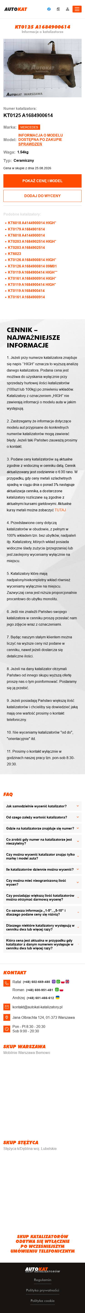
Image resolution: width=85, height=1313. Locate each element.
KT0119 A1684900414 (26, 291)
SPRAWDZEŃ (30, 144)
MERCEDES (29, 127)
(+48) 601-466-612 (40, 998)
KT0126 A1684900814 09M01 (32, 266)
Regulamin (42, 1280)
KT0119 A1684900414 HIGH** (32, 272)
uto (16, 9)
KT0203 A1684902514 (26, 248)
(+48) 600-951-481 (39, 990)
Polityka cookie (43, 1300)
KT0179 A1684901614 (26, 229)
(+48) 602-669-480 (36, 982)
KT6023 (14, 254)
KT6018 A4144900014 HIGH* (32, 223)
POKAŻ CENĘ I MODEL (42, 181)
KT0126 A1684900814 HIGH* (32, 260)
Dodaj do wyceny (42, 196)
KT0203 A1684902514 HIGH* (32, 241)
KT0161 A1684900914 (26, 297)
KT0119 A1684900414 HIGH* (32, 285)
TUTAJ (60, 510)
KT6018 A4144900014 (26, 235)
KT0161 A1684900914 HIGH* (32, 278)
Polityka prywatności (42, 1290)
